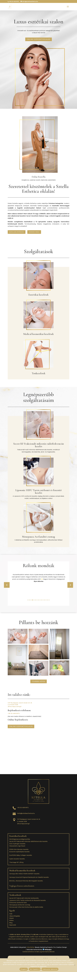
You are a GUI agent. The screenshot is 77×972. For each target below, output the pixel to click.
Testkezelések (15, 895)
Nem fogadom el (35, 969)
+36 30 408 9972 (14, 713)
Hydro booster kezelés (17, 859)
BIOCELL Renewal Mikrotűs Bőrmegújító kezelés (26, 881)
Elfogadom (23, 969)
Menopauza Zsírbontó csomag (19, 905)
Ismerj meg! (34, 232)
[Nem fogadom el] (75, 965)
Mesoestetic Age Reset (17, 846)
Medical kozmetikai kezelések (22, 870)
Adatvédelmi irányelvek (18, 947)
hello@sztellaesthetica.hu (26, 813)
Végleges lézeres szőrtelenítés (21, 886)
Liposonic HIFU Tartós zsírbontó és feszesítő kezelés (27, 900)
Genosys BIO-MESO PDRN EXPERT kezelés (24, 874)
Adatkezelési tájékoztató (49, 969)
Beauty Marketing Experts (44, 947)
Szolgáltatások (16, 232)
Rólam (11, 920)
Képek (11, 918)
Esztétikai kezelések (18, 836)
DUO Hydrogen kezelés (17, 844)
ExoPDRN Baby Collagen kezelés (20, 855)
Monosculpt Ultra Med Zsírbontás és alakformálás (26, 907)
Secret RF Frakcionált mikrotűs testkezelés (24, 898)
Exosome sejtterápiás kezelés (19, 852)
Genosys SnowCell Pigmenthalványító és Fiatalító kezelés (29, 877)
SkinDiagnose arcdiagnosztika (19, 839)
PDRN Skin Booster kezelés (18, 849)
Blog (10, 923)
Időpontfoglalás (14, 916)
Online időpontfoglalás (38, 39)
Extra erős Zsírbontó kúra (18, 902)
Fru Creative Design (60, 947)
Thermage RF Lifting (16, 862)
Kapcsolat (12, 925)
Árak (10, 914)
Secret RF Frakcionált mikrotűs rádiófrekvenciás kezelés (28, 841)
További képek (38, 681)
